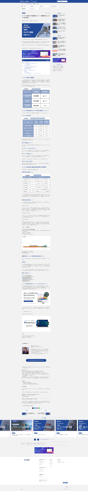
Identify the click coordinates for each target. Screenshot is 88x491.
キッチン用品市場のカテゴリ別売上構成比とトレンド (31, 63)
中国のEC (32, 6)
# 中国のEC (54, 67)
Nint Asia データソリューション (42, 481)
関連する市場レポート (27, 72)
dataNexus (40, 464)
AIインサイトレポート (41, 471)
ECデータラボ (23, 3)
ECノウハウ (32, 8)
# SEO (62, 67)
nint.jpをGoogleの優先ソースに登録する (28, 405)
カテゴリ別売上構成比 (27, 64)
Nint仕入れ (40, 463)
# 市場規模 (61, 66)
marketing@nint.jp (26, 396)
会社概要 (67, 486)
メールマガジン (51, 466)
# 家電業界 (54, 66)
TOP (20, 3)
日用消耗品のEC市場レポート (27, 280)
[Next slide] (38, 440)
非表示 (47, 60)
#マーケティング (27, 20)
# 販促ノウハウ (60, 70)
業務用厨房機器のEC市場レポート (27, 277)
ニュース (50, 465)
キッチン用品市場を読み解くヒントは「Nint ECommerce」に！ (32, 73)
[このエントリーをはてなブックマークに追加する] (36, 408)
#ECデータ (36, 20)
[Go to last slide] (35, 440)
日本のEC (41, 6)
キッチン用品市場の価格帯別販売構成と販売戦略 (30, 66)
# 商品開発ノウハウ (55, 70)
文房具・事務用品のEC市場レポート (27, 278)
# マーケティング (59, 67)
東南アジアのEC (23, 6)
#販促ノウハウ (32, 20)
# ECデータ (58, 66)
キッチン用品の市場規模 (27, 62)
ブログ (50, 464)
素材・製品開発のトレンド (27, 65)
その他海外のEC (23, 8)
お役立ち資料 (51, 463)
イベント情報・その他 (53, 6)
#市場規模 (23, 20)
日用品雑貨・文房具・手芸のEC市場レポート (29, 279)
